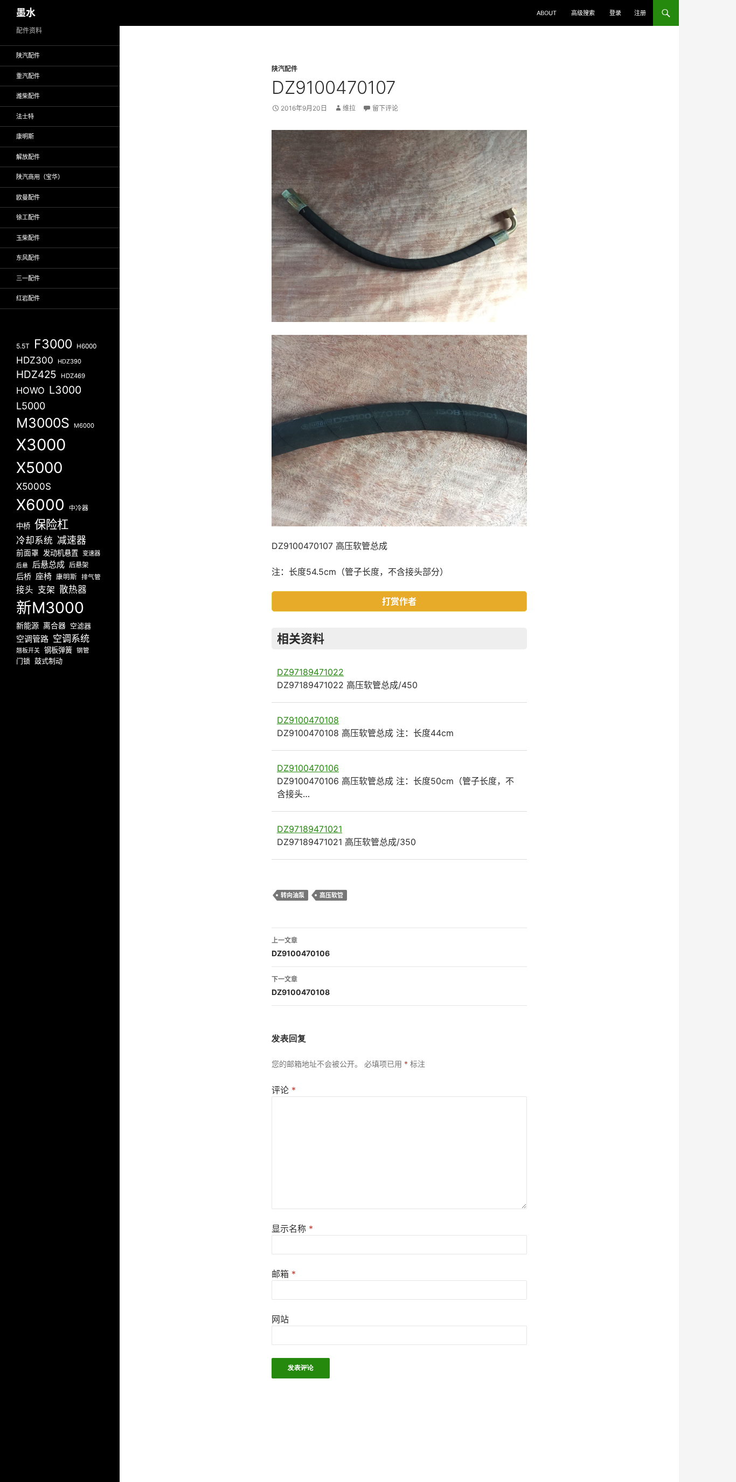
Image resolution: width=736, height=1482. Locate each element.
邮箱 (284, 1273)
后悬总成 (48, 564)
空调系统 (71, 638)
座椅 (44, 576)
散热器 (73, 589)
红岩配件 (28, 298)
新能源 (27, 625)
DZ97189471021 (309, 829)
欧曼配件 (28, 197)
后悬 (22, 565)
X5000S (33, 486)
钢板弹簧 (58, 650)
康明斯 (25, 136)
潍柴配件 (28, 96)
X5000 (39, 467)
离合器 (54, 625)
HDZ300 (34, 360)
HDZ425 (36, 374)
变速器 (91, 553)
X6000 (40, 505)
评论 (284, 1090)
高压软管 (331, 895)
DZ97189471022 (310, 672)
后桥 (23, 576)
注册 (640, 13)
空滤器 (80, 625)
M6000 (84, 425)
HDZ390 (69, 361)
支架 (46, 590)
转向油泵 (292, 895)
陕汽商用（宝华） (40, 177)
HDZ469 (73, 376)
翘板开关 (28, 650)
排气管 (91, 577)
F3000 (53, 344)
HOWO (30, 390)
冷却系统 (34, 540)
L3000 (65, 389)
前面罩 (27, 552)
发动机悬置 (60, 552)
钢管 (83, 650)
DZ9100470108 (308, 720)
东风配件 (28, 258)
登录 (615, 13)
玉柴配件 (28, 238)
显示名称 (292, 1228)
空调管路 (32, 639)
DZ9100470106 (308, 768)
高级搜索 (583, 13)
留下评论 (385, 108)
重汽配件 (28, 76)
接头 (24, 590)
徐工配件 (28, 217)
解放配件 (28, 157)
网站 (280, 1319)
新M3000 (50, 607)
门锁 (23, 660)
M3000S (43, 423)
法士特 (25, 116)
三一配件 (28, 278)
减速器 (71, 540)
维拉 (349, 108)
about (547, 13)
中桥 (23, 526)
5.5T (23, 346)
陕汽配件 (284, 69)
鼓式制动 (48, 660)
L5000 (30, 405)
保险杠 (51, 524)
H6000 (86, 346)
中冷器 (78, 508)
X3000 (41, 444)
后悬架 (78, 565)
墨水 (26, 12)
